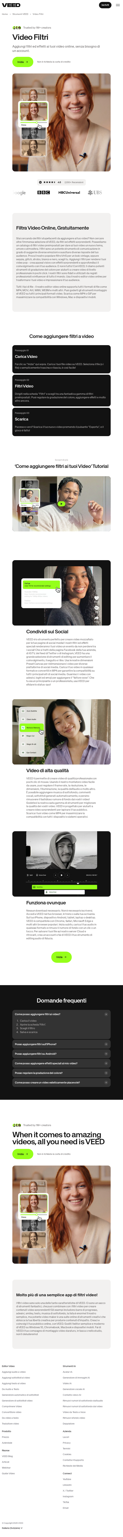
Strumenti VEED (20, 14)
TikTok (66, 1502)
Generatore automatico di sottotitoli (20, 1394)
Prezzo (5, 1437)
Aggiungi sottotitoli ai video (16, 1377)
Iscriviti (105, 5)
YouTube (67, 1479)
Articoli (5, 1462)
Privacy (67, 1442)
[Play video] (61, 503)
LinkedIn (67, 1485)
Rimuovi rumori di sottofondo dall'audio (83, 1400)
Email (65, 1508)
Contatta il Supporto (73, 1460)
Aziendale (7, 1442)
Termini (66, 1448)
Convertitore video (11, 1412)
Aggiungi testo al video (14, 1383)
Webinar (6, 1467)
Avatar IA (67, 1371)
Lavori (66, 1437)
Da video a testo (10, 1417)
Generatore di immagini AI (76, 1377)
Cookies (67, 1454)
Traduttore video (10, 1423)
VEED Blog (7, 1456)
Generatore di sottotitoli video (17, 1400)
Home (5, 14)
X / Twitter (68, 1490)
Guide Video (8, 1473)
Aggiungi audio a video (14, 1371)
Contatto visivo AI (72, 1394)
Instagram (68, 1496)
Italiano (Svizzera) (11, 1528)
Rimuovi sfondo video (74, 1417)
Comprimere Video (12, 1406)
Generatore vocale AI (74, 1389)
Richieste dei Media (73, 1465)
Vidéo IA (67, 1383)
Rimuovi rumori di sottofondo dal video (82, 1406)
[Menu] (118, 5)
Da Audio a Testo (10, 1389)
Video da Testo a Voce (74, 1412)
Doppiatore (68, 1423)
